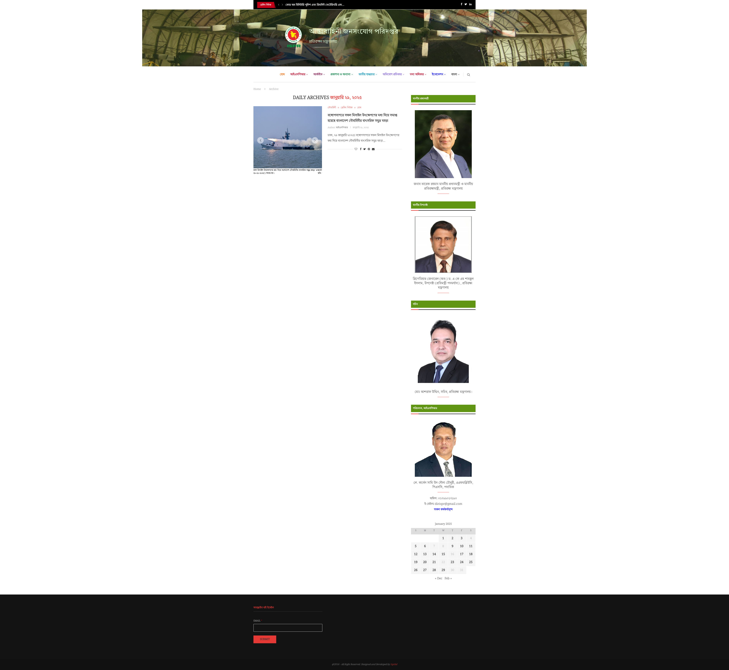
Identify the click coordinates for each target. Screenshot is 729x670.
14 (434, 554)
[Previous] (278, 5)
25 (471, 562)
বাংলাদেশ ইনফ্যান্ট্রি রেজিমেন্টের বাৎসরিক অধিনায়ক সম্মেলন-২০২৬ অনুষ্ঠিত (325, 7)
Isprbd (394, 664)
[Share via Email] (373, 149)
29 (443, 570)
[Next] (282, 5)
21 (434, 562)
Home (257, 89)
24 (461, 562)
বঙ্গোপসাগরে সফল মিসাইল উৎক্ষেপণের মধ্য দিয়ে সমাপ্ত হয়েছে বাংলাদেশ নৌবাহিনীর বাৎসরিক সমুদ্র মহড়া (362, 117)
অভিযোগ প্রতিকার (392, 74)
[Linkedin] (470, 5)
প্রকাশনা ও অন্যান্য (340, 74)
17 (461, 554)
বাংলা (454, 74)
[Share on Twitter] (364, 149)
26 (415, 570)
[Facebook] (461, 5)
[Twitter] (465, 5)
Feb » (448, 578)
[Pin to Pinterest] (369, 149)
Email (257, 620)
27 (425, 570)
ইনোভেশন (437, 74)
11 (471, 546)
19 (415, 562)
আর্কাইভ (317, 74)
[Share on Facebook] (360, 149)
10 (461, 546)
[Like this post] (356, 149)
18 (471, 554)
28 (434, 570)
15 (443, 554)
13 (425, 554)
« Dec (438, 578)
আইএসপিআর (297, 74)
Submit (265, 639)
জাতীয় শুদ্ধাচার (367, 74)
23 (452, 562)
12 (415, 554)
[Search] (468, 74)
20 (425, 562)
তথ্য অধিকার (417, 74)
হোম (282, 74)
